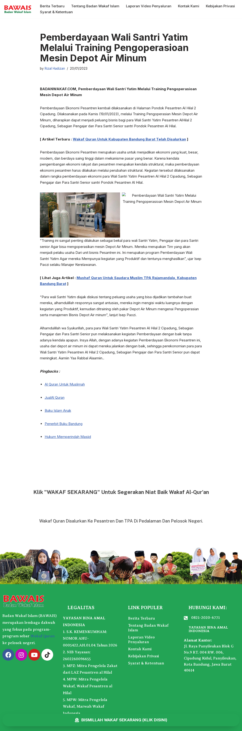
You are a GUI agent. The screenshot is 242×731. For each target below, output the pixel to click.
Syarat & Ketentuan (56, 12)
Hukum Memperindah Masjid (68, 436)
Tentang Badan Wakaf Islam (95, 6)
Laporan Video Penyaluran (148, 6)
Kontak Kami (188, 6)
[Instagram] (21, 655)
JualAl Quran (55, 397)
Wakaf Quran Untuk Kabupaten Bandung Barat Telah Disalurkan (129, 139)
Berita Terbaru (52, 6)
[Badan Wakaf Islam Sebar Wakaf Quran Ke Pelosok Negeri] (18, 9)
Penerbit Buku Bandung (63, 423)
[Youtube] (34, 655)
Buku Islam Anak (58, 410)
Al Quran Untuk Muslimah (65, 384)
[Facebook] (8, 655)
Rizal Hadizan (55, 68)
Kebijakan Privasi (220, 6)
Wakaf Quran (42, 636)
